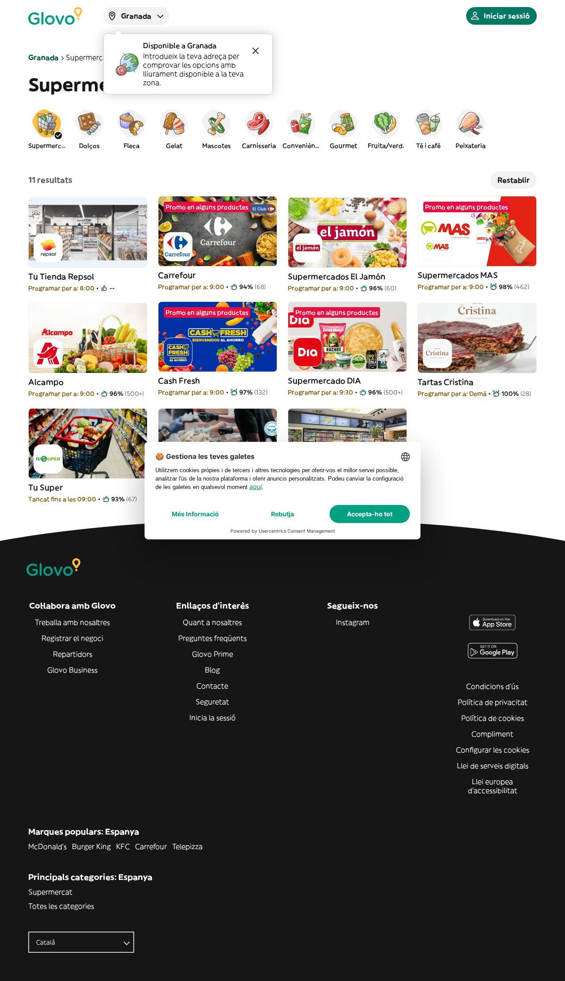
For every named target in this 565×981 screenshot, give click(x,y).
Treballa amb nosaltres (72, 622)
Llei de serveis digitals (492, 765)
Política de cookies (492, 718)
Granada (43, 57)
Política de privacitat (492, 702)
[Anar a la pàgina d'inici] (55, 16)
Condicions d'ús (492, 686)
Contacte (212, 685)
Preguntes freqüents (212, 638)
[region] (282, 129)
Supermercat (50, 891)
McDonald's (47, 846)
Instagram (352, 622)
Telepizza (187, 846)
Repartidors (72, 654)
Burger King (91, 846)
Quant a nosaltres (212, 622)
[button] (46, 129)
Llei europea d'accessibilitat (492, 786)
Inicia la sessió (212, 717)
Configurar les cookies (492, 749)
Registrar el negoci (72, 638)
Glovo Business (72, 669)
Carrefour (151, 846)
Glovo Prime (212, 654)
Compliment (492, 733)
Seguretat (212, 701)
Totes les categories (61, 906)
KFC (123, 846)
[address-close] (255, 51)
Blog (212, 669)
